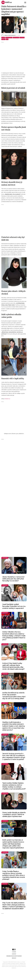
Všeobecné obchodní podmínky (14, 955)
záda (7, 39)
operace (3, 39)
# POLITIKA (4, 883)
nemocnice (22, 37)
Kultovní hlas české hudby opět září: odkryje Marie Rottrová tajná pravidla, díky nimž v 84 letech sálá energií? (13, 666)
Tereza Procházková (10, 35)
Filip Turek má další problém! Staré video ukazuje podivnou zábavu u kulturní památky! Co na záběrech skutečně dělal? (13, 906)
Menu (25, 2)
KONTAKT (14, 953)
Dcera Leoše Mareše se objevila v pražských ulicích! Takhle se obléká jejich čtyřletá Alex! (14, 814)
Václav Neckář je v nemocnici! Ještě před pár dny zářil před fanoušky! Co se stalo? (13, 579)
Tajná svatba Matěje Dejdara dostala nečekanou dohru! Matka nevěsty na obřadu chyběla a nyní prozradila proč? (14, 786)
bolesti (3, 37)
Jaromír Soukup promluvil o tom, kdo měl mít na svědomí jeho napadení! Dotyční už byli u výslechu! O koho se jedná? (13, 756)
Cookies (14, 951)
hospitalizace (16, 37)
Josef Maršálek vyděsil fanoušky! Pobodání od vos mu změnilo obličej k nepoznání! (14, 606)
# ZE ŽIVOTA (4, 557)
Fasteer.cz (7, 398)
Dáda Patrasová (9, 37)
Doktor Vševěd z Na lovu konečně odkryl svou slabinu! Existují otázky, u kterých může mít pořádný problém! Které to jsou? (13, 636)
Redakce (14, 958)
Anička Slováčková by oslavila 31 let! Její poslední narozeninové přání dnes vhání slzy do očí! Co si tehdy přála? (13, 695)
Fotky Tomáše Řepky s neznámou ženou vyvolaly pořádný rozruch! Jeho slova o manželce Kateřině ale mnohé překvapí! (13, 875)
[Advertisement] (14, 57)
